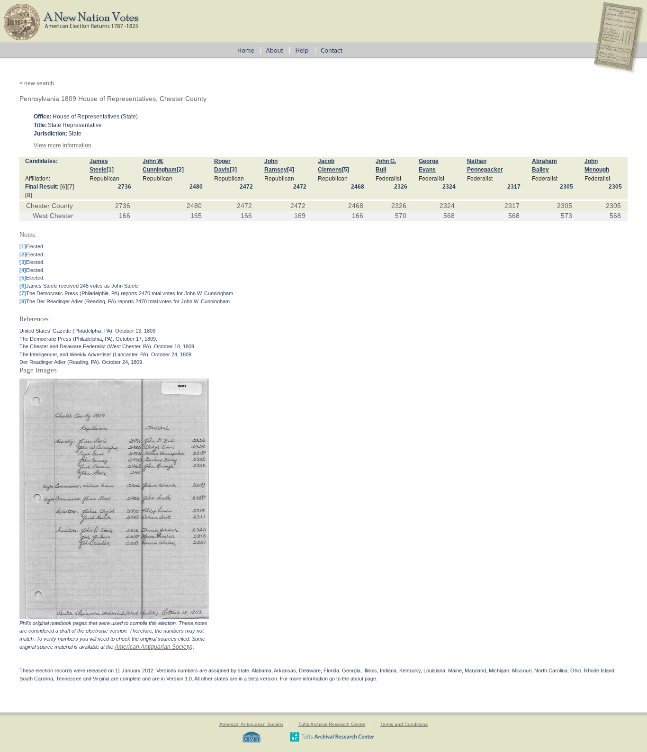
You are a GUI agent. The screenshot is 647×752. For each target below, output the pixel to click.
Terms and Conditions (404, 724)
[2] (180, 169)
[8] (28, 195)
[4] (290, 169)
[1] (110, 169)
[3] (233, 169)
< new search (36, 83)
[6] (63, 186)
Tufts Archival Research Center (332, 724)
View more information (62, 145)
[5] (345, 169)
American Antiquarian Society (153, 646)
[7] (70, 186)
